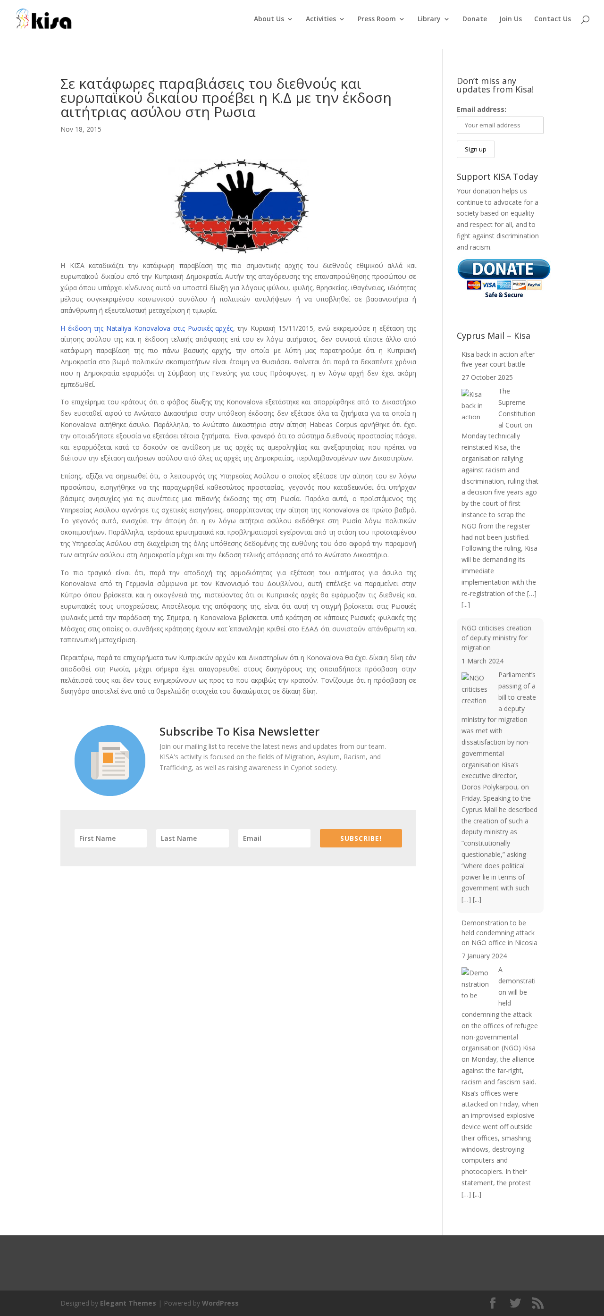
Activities (321, 19)
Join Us (510, 19)
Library (429, 19)
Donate (474, 19)
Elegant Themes (128, 1303)
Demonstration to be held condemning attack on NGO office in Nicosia (499, 932)
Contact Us (552, 19)
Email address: (481, 109)
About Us (269, 19)
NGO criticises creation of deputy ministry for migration (496, 637)
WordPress (220, 1303)
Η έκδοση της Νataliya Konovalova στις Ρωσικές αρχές (146, 328)
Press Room (377, 19)
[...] (465, 604)
